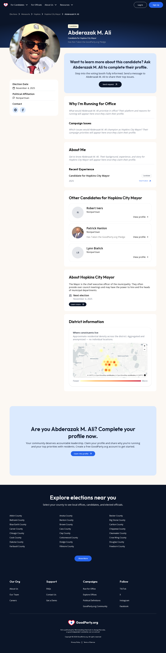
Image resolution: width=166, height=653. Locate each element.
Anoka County (66, 515)
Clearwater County (117, 533)
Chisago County (17, 533)
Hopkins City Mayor (52, 14)
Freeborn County (117, 546)
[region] (110, 360)
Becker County (116, 515)
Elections (13, 14)
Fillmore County (67, 546)
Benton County (66, 520)
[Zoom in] (144, 346)
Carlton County (116, 524)
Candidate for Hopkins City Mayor (82, 38)
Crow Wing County (117, 537)
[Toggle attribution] (144, 375)
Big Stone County (117, 520)
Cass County (65, 528)
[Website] (15, 110)
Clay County (65, 533)
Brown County (66, 524)
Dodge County (66, 542)
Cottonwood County (69, 537)
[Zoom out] (144, 349)
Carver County (16, 528)
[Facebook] (23, 110)
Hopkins (37, 14)
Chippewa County (117, 528)
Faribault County (17, 546)
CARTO (91, 375)
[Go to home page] (6, 5)
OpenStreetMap (101, 375)
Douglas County (116, 542)
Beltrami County (17, 520)
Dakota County (16, 542)
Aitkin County (16, 515)
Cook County (15, 537)
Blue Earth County (18, 524)
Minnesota (25, 14)
